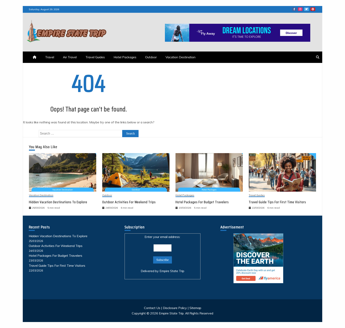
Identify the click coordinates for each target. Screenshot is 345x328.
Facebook (294, 9)
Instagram (300, 9)
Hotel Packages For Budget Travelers (202, 202)
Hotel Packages (125, 57)
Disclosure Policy (175, 308)
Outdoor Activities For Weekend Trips (129, 202)
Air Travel (70, 57)
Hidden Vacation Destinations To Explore (58, 202)
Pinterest (312, 9)
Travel (49, 57)
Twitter (306, 9)
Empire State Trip (172, 271)
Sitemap (195, 308)
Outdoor (151, 57)
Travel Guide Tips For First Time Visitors (277, 202)
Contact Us (152, 308)
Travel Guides (95, 57)
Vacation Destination (180, 57)
